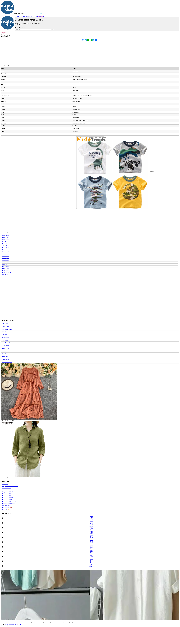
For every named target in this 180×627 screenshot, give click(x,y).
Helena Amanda (5, 237)
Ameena (91, 550)
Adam (91, 527)
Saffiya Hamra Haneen (7, 329)
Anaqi (91, 562)
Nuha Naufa (4, 351)
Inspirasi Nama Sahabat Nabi (8, 490)
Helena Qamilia (5, 258)
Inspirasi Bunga (5, 484)
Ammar (91, 543)
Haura (91, 538)
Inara (91, 529)
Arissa (91, 548)
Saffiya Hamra (5, 331)
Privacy (16, 624)
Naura (91, 535)
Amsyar (91, 567)
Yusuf (91, 519)
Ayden (91, 541)
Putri (91, 552)
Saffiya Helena (5, 239)
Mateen (91, 542)
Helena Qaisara (5, 243)
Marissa (91, 561)
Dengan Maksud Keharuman (8, 503)
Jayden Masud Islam (6, 342)
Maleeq (91, 554)
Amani (91, 551)
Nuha (91, 531)
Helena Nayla (5, 270)
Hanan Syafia (5, 353)
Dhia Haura (4, 334)
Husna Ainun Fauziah (7, 362)
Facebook (3, 625)
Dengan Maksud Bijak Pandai (9, 501)
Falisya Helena (5, 266)
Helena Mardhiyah (6, 272)
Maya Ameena (5, 256)
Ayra (91, 557)
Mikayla (91, 540)
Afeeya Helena (5, 245)
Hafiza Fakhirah (5, 359)
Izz (91, 564)
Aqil (91, 555)
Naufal (91, 559)
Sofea (91, 517)
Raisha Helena (5, 268)
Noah (91, 532)
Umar (91, 528)
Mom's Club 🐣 (5, 509)
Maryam (91, 546)
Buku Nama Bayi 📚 (7, 507)
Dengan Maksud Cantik (7, 491)
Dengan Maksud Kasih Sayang (9, 495)
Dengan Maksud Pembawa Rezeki (10, 486)
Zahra (91, 533)
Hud (91, 565)
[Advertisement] (21, 23)
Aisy (91, 518)
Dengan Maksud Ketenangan (8, 493)
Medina (91, 537)
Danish (91, 560)
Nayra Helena (5, 274)
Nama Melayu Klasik (7, 505)
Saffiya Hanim (5, 340)
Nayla (91, 522)
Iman (91, 516)
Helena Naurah (5, 247)
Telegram (8, 625)
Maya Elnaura (5, 235)
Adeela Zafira (5, 356)
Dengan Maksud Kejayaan (8, 499)
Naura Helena (5, 260)
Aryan (91, 523)
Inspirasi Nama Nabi (6, 488)
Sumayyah (91, 566)
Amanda (91, 526)
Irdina (91, 556)
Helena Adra (5, 249)
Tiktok (13, 625)
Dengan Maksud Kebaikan (8, 497)
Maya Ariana (5, 241)
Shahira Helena (5, 254)
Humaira (91, 536)
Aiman (91, 545)
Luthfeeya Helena (6, 251)
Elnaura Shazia (5, 345)
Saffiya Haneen (5, 337)
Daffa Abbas (5, 323)
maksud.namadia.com (9, 624)
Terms (21, 624)
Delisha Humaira (5, 326)
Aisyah (91, 524)
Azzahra (91, 547)
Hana (91, 521)
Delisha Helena (5, 262)
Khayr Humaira (5, 348)
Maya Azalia (5, 264)
